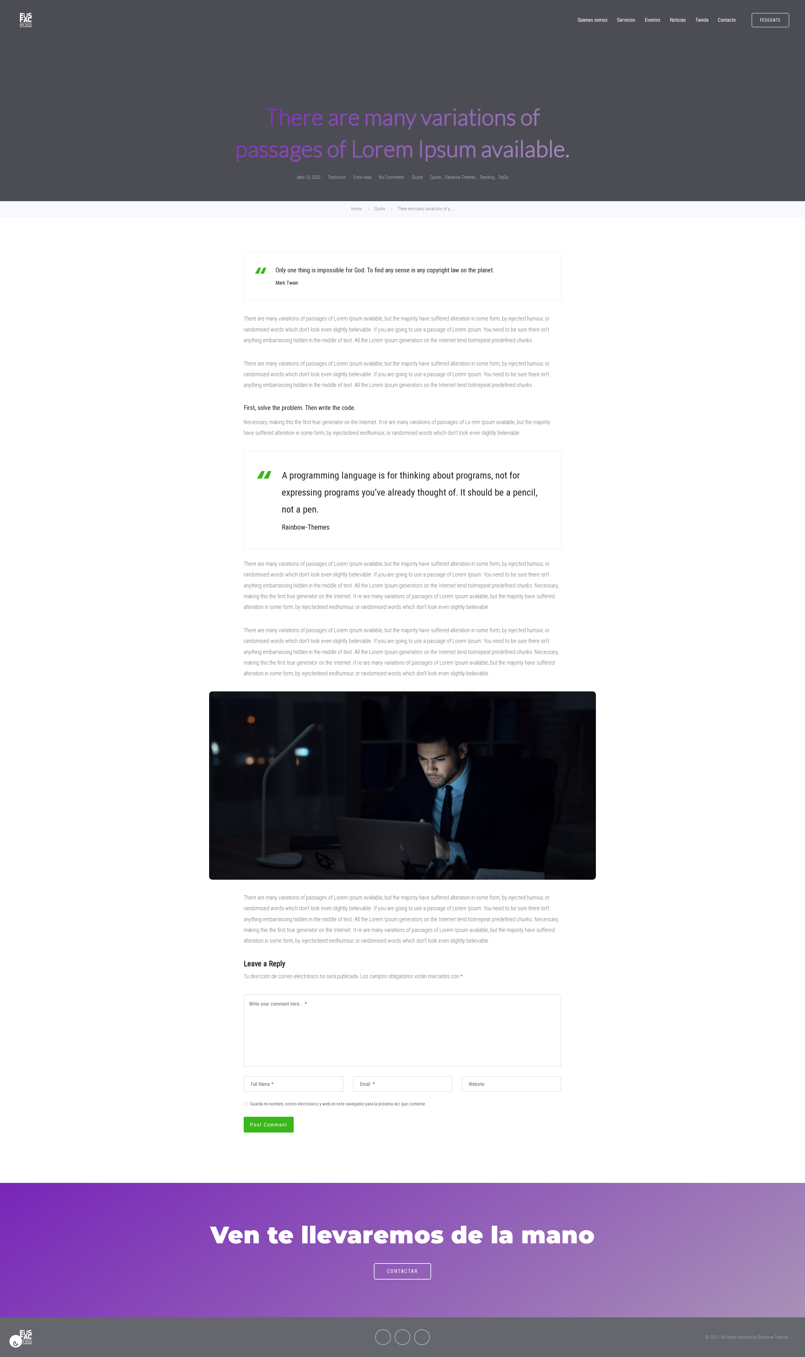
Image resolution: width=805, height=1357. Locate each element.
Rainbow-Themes (460, 177)
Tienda (701, 20)
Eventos (652, 20)
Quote (417, 177)
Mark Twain (286, 283)
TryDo (503, 177)
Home (356, 208)
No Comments (391, 177)
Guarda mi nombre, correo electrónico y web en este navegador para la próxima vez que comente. (338, 1104)
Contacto (727, 20)
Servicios (626, 20)
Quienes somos (593, 20)
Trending (487, 177)
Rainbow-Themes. (773, 1337)
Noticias (678, 20)
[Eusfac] (26, 20)
